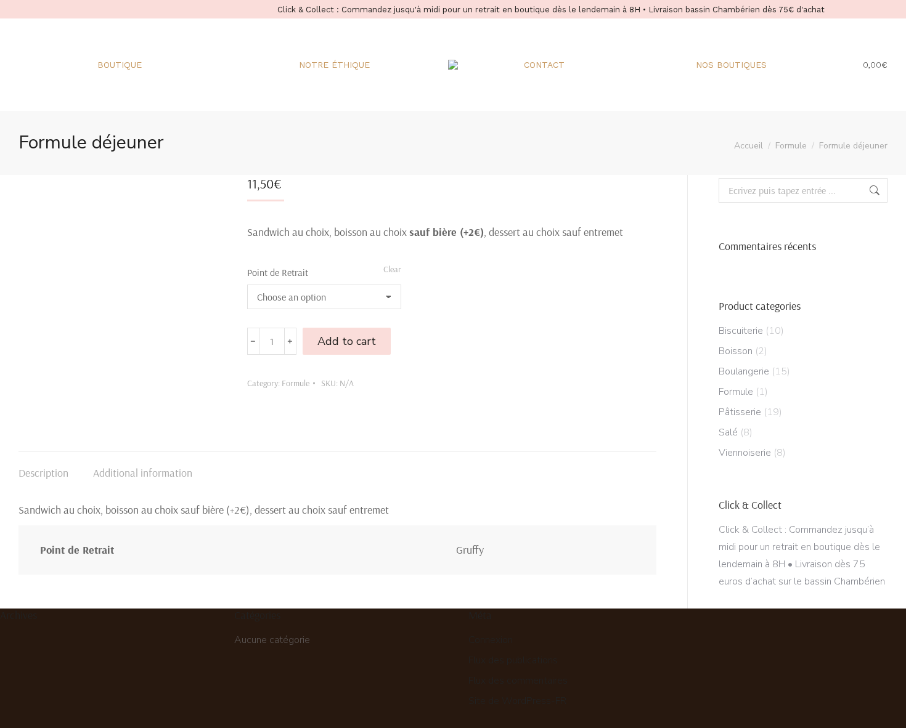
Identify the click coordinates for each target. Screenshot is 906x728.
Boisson (736, 351)
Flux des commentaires (518, 680)
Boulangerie (744, 371)
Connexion (490, 640)
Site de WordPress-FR (517, 701)
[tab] (43, 466)
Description (43, 473)
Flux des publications (513, 660)
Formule (295, 383)
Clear (392, 269)
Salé (728, 432)
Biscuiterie (741, 331)
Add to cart (346, 341)
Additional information (142, 473)
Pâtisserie (740, 412)
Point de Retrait (277, 272)
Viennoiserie (745, 452)
